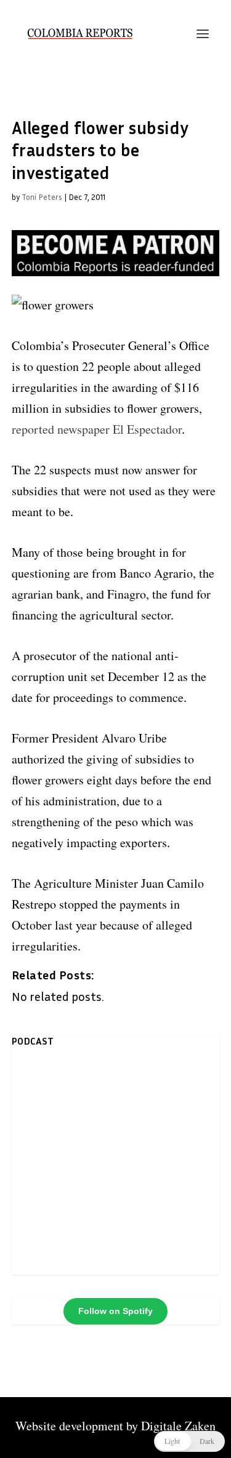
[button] (189, 1441)
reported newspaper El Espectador (97, 429)
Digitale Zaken (178, 1425)
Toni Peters (42, 197)
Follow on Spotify (115, 1311)
